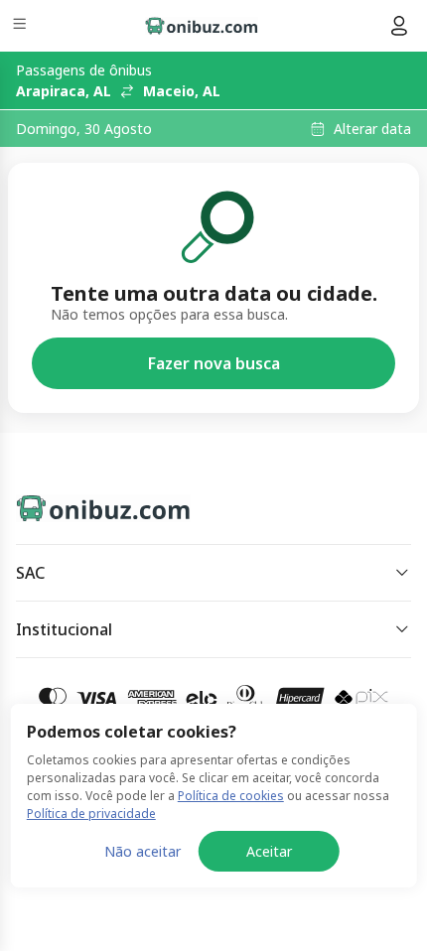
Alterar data (372, 129)
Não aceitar (142, 851)
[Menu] (21, 26)
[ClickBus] (86, 504)
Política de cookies (231, 795)
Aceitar (269, 851)
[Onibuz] (201, 26)
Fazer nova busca (214, 363)
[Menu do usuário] (399, 26)
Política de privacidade (91, 813)
